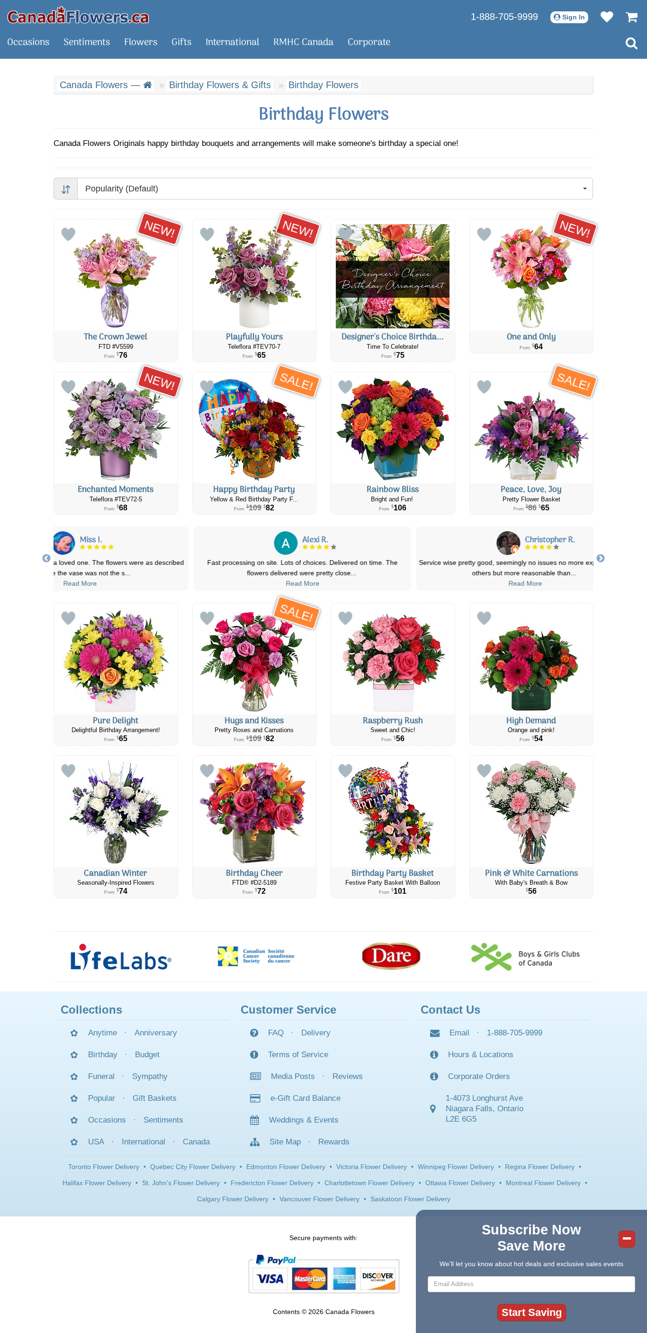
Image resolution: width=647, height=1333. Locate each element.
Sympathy (150, 1076)
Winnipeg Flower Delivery (456, 1166)
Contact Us (450, 1009)
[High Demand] (531, 659)
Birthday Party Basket (392, 873)
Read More (101, 583)
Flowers (140, 42)
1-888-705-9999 (504, 16)
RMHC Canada (303, 42)
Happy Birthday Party (254, 489)
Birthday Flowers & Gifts (220, 85)
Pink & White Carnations (531, 873)
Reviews (347, 1076)
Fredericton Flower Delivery (272, 1183)
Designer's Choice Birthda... (392, 337)
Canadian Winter (115, 873)
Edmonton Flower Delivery (285, 1166)
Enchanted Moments (115, 489)
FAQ (276, 1032)
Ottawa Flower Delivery (460, 1183)
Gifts (181, 42)
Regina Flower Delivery (540, 1166)
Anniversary (156, 1032)
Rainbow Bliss (393, 489)
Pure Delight (115, 720)
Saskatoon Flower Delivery (410, 1199)
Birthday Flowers (323, 85)
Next (600, 558)
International (232, 42)
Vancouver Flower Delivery (319, 1199)
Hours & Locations (480, 1054)
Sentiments (86, 42)
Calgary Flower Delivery (233, 1199)
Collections (91, 1009)
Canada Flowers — (101, 85)
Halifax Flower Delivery (97, 1183)
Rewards (334, 1141)
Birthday (102, 1054)
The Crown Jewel (115, 337)
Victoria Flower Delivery (371, 1166)
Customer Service (288, 1009)
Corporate (369, 42)
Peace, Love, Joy (531, 489)
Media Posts (293, 1076)
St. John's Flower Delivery (181, 1183)
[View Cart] (627, 16)
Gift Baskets (155, 1098)
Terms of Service (298, 1054)
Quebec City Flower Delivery (192, 1166)
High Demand (531, 720)
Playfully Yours (254, 337)
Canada (196, 1141)
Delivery (316, 1032)
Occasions (28, 42)
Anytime (102, 1032)
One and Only (531, 337)
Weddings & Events (304, 1119)
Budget (147, 1054)
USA (96, 1141)
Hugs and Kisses (254, 720)
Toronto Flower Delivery (103, 1166)
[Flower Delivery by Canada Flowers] (78, 14)
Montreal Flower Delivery (543, 1183)
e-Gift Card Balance (305, 1098)
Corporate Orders (479, 1076)
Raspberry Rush (393, 720)
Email (459, 1032)
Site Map (285, 1141)
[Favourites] (602, 16)
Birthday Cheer (254, 873)
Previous (46, 558)
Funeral (101, 1076)
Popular (101, 1098)
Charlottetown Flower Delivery (369, 1183)
